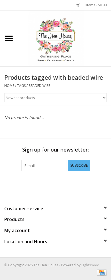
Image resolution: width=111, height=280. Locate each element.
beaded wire (39, 85)
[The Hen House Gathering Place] (64, 38)
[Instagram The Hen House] (65, 182)
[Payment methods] (101, 272)
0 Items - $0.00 (95, 5)
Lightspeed (90, 265)
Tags (21, 85)
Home (9, 85)
